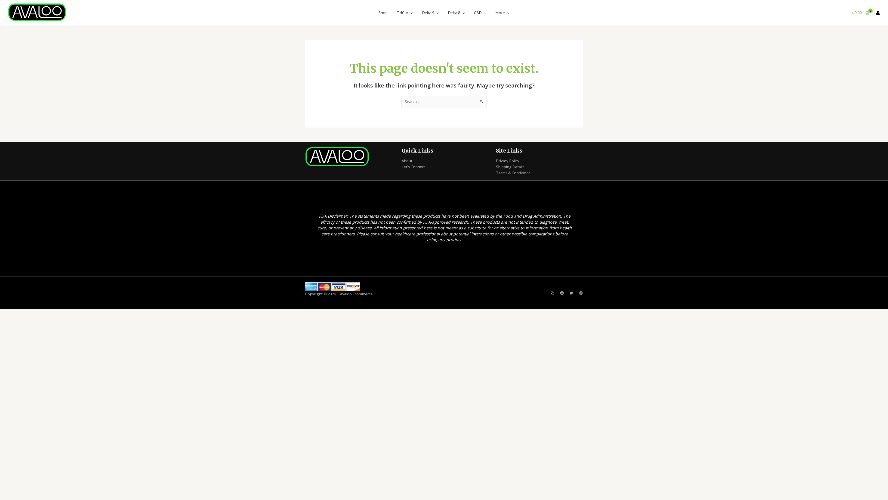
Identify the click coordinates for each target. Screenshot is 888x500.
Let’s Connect (413, 166)
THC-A (402, 12)
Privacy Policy (507, 160)
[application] (410, 12)
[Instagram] (581, 293)
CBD (478, 12)
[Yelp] (552, 293)
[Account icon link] (878, 13)
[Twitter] (571, 293)
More (500, 12)
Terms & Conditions (513, 172)
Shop (383, 12)
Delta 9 (428, 12)
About (407, 160)
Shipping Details (510, 166)
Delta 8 (454, 12)
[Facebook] (562, 293)
